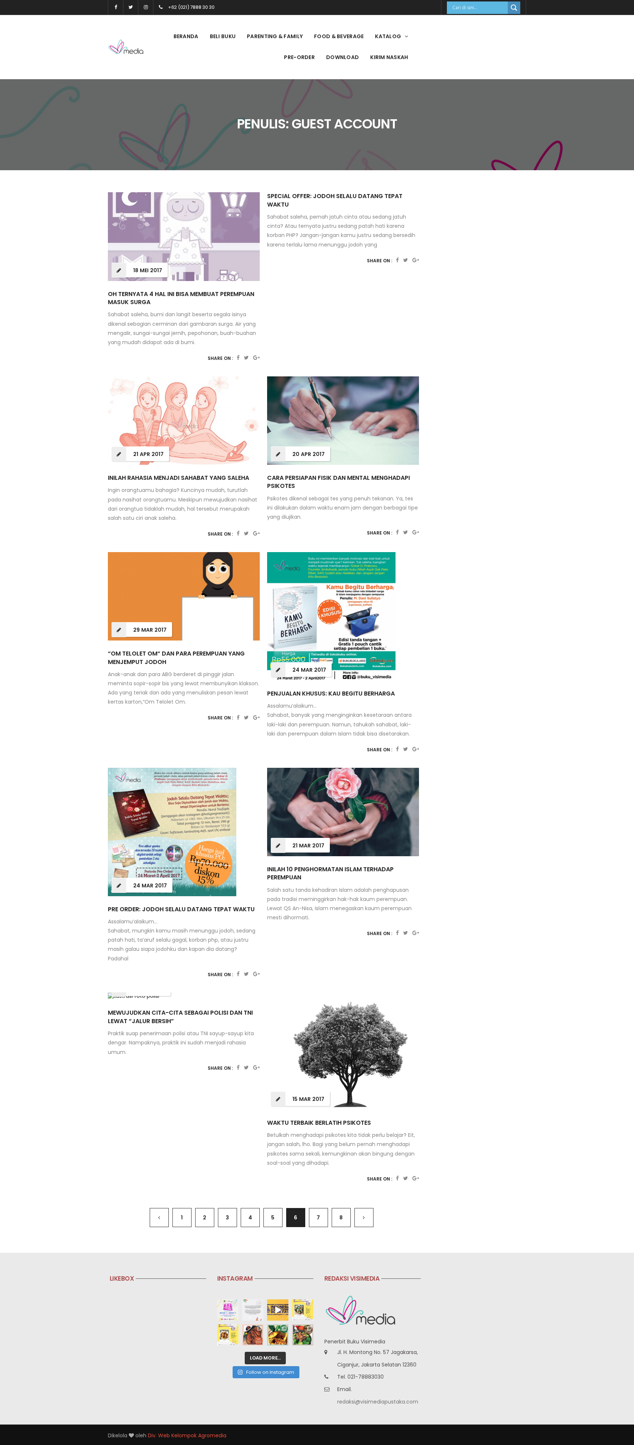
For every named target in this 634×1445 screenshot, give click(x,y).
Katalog (388, 36)
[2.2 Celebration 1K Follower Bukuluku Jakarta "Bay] (227, 1310)
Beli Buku (223, 36)
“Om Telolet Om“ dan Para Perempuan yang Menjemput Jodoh (176, 657)
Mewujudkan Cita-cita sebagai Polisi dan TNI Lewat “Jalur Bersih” (180, 1016)
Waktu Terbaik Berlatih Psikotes (319, 1123)
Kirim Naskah (389, 57)
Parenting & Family (275, 36)
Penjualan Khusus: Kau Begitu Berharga (331, 693)
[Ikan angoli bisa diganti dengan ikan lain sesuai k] (252, 1335)
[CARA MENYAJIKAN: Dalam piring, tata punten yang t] (302, 1310)
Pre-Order (299, 57)
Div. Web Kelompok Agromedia (187, 1435)
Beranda (186, 36)
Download (342, 57)
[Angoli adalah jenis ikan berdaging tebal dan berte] (277, 1335)
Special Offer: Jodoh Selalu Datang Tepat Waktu (334, 200)
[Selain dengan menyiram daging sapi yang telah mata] (302, 1335)
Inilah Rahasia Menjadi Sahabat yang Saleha (178, 478)
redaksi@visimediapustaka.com (377, 1401)
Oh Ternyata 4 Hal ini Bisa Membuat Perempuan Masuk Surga (181, 298)
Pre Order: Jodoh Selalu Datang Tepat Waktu (181, 909)
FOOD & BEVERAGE (339, 36)
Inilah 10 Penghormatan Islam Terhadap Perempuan (330, 873)
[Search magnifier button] (514, 7)
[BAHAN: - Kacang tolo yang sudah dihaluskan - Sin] (227, 1335)
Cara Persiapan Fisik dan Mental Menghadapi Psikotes (338, 482)
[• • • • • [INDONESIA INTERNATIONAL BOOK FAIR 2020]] (277, 1310)
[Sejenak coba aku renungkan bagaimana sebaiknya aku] (252, 1310)
